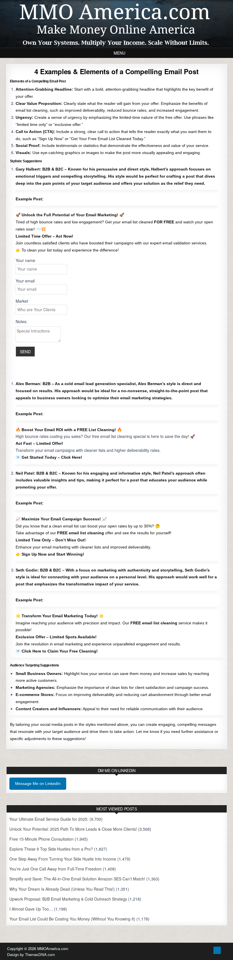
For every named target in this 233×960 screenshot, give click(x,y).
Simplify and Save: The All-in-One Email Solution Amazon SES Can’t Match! (77, 879)
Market (22, 301)
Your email (25, 281)
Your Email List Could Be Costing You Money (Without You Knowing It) (72, 919)
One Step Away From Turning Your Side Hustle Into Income (62, 859)
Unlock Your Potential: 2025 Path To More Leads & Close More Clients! (73, 829)
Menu (119, 53)
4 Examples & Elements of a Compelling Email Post (116, 71)
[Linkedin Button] (217, 950)
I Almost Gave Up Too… (31, 909)
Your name (25, 260)
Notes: (21, 321)
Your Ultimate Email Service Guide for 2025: (48, 819)
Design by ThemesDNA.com (31, 954)
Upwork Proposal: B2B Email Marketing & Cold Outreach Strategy (68, 899)
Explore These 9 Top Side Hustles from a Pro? (51, 849)
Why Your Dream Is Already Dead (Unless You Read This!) (62, 889)
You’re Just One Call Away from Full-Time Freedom (55, 869)
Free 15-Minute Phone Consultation (41, 839)
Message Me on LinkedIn (38, 783)
